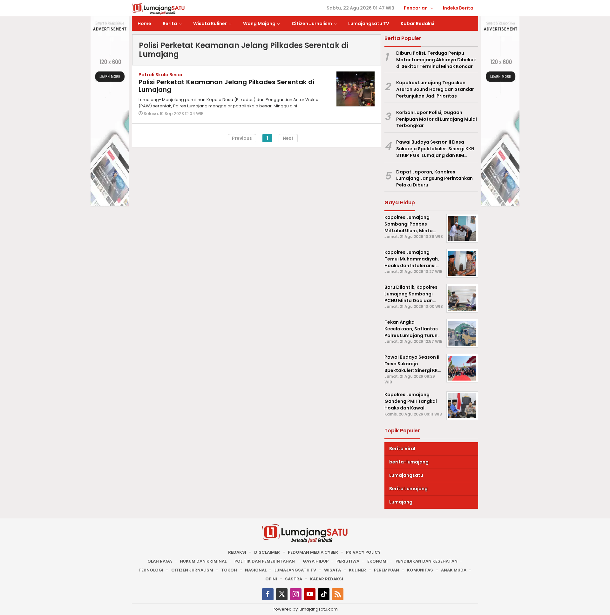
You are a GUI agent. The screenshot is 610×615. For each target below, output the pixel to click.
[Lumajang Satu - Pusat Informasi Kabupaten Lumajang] (158, 8)
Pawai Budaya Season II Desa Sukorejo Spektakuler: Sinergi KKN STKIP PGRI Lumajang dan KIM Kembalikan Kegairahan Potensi (435, 149)
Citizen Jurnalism (192, 570)
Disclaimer (267, 552)
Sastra (293, 579)
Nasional (256, 570)
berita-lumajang (409, 462)
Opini (271, 579)
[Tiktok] (323, 594)
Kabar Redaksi (326, 579)
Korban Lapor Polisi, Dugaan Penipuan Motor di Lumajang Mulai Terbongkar (436, 119)
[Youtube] (309, 594)
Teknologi (151, 570)
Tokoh (229, 570)
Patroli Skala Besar (161, 74)
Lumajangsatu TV (295, 570)
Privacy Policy (363, 552)
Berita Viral (402, 448)
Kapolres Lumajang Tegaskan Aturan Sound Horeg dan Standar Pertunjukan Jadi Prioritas (435, 89)
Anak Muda (453, 570)
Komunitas (420, 570)
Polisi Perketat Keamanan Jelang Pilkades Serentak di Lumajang (226, 86)
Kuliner (357, 570)
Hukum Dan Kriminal (203, 561)
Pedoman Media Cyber (313, 552)
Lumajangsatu (406, 475)
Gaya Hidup (316, 561)
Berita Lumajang (408, 488)
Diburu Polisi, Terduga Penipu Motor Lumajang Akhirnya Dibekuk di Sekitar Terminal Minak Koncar (436, 60)
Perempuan (386, 570)
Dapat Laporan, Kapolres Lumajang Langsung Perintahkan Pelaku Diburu (434, 178)
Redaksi (237, 552)
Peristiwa (347, 561)
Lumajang (400, 502)
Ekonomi (377, 561)
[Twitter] (282, 594)
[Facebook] (268, 594)
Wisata (332, 570)
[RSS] (337, 594)
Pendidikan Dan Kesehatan (427, 561)
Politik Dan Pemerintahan (264, 561)
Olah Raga (159, 561)
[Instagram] (296, 594)
